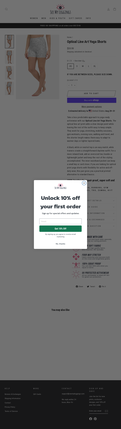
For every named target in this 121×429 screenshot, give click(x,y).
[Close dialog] (84, 183)
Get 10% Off (60, 228)
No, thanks (60, 243)
